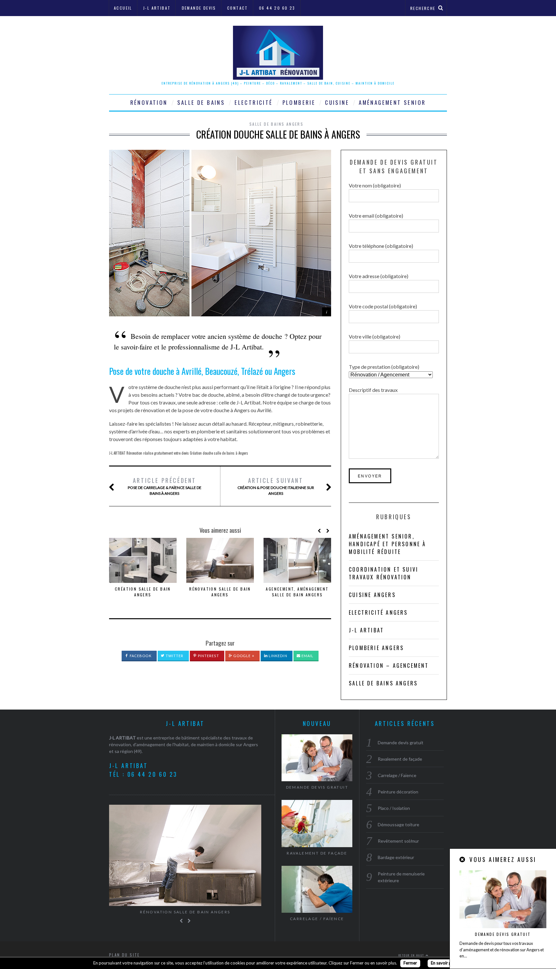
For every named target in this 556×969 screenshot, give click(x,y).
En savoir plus (444, 962)
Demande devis (199, 8)
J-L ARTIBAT (122, 737)
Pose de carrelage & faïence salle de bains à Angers (164, 486)
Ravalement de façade (317, 853)
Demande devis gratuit (503, 934)
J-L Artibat (157, 8)
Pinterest (208, 656)
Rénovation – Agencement (389, 665)
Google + (243, 656)
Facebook (140, 656)
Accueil (123, 8)
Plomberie (299, 102)
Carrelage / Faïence (317, 918)
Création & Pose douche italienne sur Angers (275, 486)
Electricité (254, 102)
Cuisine (337, 102)
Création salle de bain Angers (143, 591)
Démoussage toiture (398, 824)
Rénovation (149, 102)
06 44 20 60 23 (277, 8)
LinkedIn (277, 656)
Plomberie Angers (376, 648)
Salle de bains (201, 102)
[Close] (462, 860)
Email (307, 656)
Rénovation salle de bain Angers (220, 591)
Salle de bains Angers (276, 124)
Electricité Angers (378, 612)
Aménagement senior (392, 102)
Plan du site (124, 954)
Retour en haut (412, 955)
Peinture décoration (398, 791)
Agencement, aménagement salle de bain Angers (297, 591)
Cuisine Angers (372, 595)
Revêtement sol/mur (398, 841)
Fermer (410, 962)
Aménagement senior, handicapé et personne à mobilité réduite (387, 544)
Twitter (174, 656)
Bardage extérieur (396, 857)
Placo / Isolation (394, 808)
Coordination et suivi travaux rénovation (383, 573)
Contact (237, 8)
